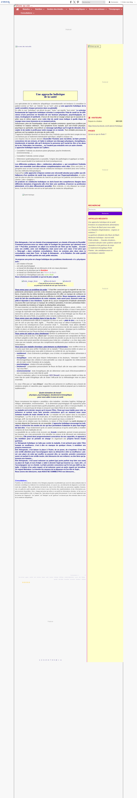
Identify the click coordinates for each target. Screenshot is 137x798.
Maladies (26, 9)
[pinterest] (78, 2)
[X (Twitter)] (74, 2)
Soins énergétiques (77, 9)
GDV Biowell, (54, 375)
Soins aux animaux (97, 9)
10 (56, 660)
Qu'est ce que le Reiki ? (97, 134)
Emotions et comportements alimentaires (103, 225)
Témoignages (114, 9)
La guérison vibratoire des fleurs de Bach (103, 235)
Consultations (26, 13)
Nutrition (38, 9)
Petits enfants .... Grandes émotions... (102, 240)
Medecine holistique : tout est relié (101, 238)
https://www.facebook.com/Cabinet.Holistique (105, 126)
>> (61, 660)
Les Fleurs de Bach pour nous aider (101, 227)
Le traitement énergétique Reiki (100, 248)
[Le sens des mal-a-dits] (50, 63)
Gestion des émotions (56, 9)
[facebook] (70, 2)
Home (17, 8)
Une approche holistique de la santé (102, 222)
